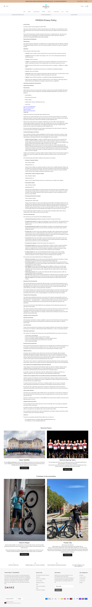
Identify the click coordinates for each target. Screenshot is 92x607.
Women (29, 11)
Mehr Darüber (24, 467)
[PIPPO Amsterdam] (46, 6)
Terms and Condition (40, 586)
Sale (62, 11)
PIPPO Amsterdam (10, 601)
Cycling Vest (82, 580)
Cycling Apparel (36, 11)
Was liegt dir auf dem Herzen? (42, 575)
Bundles (43, 11)
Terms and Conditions (41, 578)
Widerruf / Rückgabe (40, 589)
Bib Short (81, 575)
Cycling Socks (82, 578)
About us (49, 11)
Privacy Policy (39, 580)
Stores (67, 11)
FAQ (37, 584)
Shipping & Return (40, 582)
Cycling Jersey (82, 577)
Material (38, 577)
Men (24, 11)
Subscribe (58, 590)
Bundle (81, 582)
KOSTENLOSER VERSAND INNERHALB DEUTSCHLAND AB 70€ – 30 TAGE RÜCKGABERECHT (46, 1)
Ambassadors (56, 11)
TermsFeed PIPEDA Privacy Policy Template (38, 36)
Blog (37, 588)
